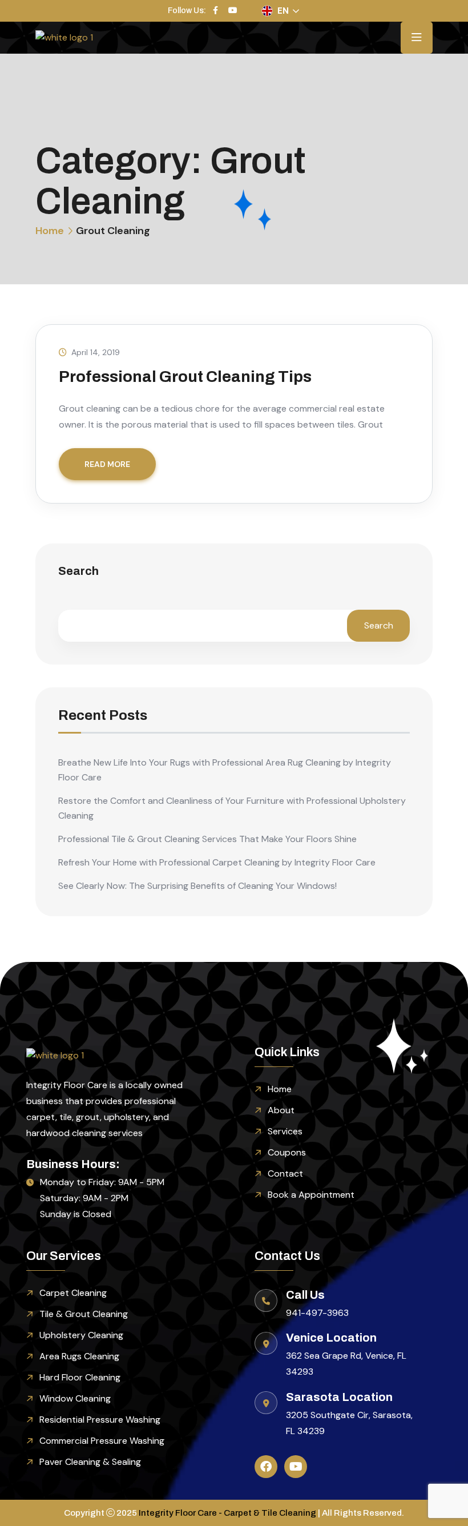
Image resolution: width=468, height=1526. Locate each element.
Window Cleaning (75, 1398)
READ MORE (107, 464)
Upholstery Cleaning (81, 1335)
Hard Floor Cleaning (79, 1377)
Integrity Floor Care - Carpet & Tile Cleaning (227, 1512)
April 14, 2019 (95, 352)
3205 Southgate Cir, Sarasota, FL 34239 (349, 1423)
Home (49, 230)
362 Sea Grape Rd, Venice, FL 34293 (346, 1364)
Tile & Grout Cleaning (83, 1314)
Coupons (287, 1152)
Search (78, 571)
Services (285, 1131)
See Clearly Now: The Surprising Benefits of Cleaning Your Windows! (197, 886)
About (281, 1110)
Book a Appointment (311, 1195)
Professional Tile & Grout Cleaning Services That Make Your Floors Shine (207, 839)
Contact (285, 1173)
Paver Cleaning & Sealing (90, 1462)
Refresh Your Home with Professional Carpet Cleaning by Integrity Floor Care (217, 862)
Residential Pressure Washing (99, 1420)
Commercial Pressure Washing (101, 1441)
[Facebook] (266, 1466)
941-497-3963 (317, 1313)
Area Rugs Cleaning (79, 1356)
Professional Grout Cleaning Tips (185, 376)
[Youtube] (295, 1466)
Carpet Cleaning (73, 1293)
